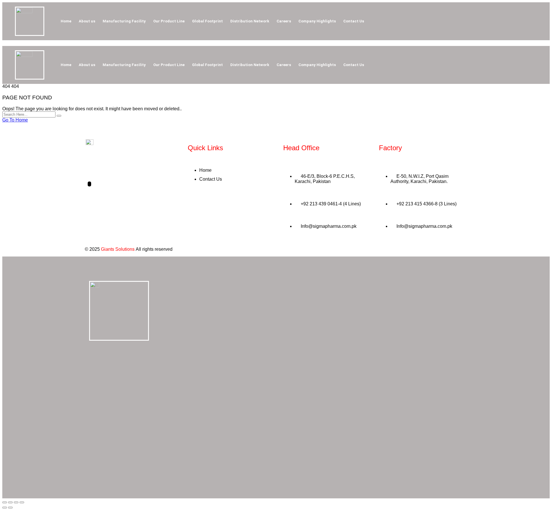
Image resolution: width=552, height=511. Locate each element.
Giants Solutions (118, 249)
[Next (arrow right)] (10, 507)
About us (87, 21)
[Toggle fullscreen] (10, 502)
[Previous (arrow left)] (4, 507)
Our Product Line (169, 21)
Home (66, 21)
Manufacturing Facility (124, 21)
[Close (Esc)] (22, 502)
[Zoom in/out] (4, 502)
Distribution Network (249, 21)
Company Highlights (317, 21)
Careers (284, 21)
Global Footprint (207, 21)
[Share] (16, 502)
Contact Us (353, 21)
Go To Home (15, 119)
